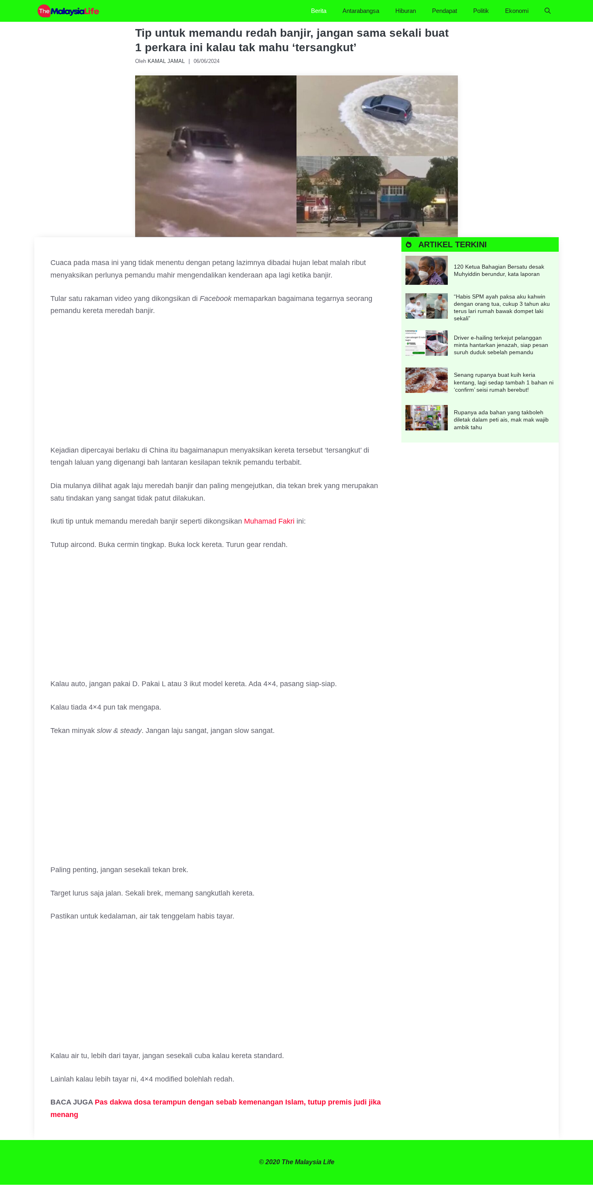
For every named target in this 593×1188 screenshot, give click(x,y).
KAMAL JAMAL (166, 61)
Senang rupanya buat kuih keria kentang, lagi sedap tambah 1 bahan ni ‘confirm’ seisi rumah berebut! (503, 382)
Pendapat (444, 10)
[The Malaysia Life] (68, 11)
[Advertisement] (217, 384)
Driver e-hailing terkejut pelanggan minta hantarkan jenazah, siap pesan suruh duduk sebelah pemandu (501, 344)
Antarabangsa (360, 10)
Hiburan (405, 10)
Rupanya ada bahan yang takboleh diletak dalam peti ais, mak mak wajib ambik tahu (501, 419)
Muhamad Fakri (269, 521)
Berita (318, 10)
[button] (548, 11)
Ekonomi (516, 10)
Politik (481, 10)
